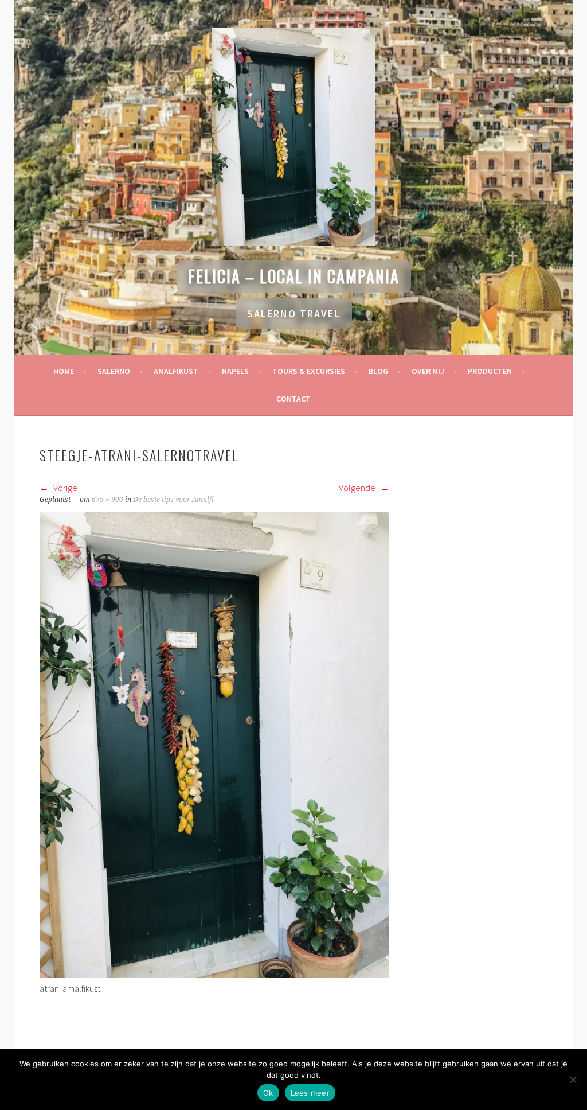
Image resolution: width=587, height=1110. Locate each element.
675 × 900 (107, 500)
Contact (293, 399)
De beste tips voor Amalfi (173, 500)
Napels (235, 371)
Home (63, 371)
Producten (490, 371)
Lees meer (310, 1092)
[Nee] (572, 1079)
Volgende (358, 487)
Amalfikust (176, 371)
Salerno (113, 371)
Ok (268, 1092)
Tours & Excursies (308, 371)
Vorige (64, 487)
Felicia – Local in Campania (294, 276)
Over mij (428, 371)
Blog (378, 371)
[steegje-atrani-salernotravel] (214, 974)
